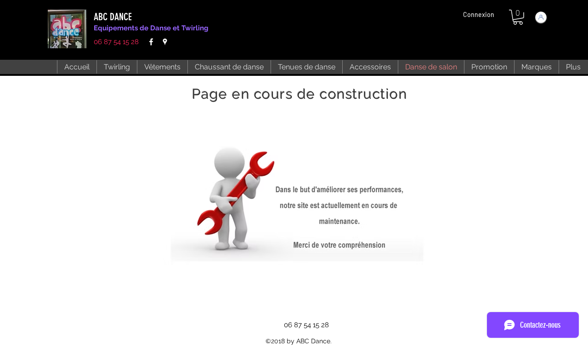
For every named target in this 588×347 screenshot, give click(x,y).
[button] (518, 17)
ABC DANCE (113, 17)
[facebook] (151, 41)
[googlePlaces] (165, 41)
